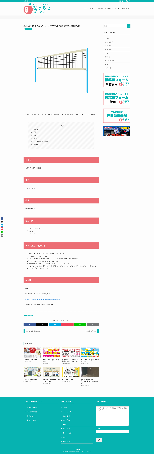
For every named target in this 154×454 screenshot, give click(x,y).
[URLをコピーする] (93, 324)
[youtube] (125, 1)
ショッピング (109, 42)
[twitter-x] (120, 1)
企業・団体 (108, 68)
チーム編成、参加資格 (41, 141)
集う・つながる (109, 60)
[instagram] (122, 1)
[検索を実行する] (128, 26)
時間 (35, 132)
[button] (30, 324)
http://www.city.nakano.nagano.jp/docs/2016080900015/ (42, 299)
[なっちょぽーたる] (37, 8)
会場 (35, 135)
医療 (106, 53)
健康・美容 (108, 49)
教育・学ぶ (108, 57)
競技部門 (36, 138)
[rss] (127, 1)
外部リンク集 (31, 420)
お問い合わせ (31, 416)
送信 (99, 440)
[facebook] (118, 1)
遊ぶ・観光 (108, 45)
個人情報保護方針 (32, 412)
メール (98, 428)
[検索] (129, 1)
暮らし (107, 64)
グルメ (107, 38)
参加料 (36, 144)
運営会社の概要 (32, 407)
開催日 (36, 129)
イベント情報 (28, 28)
